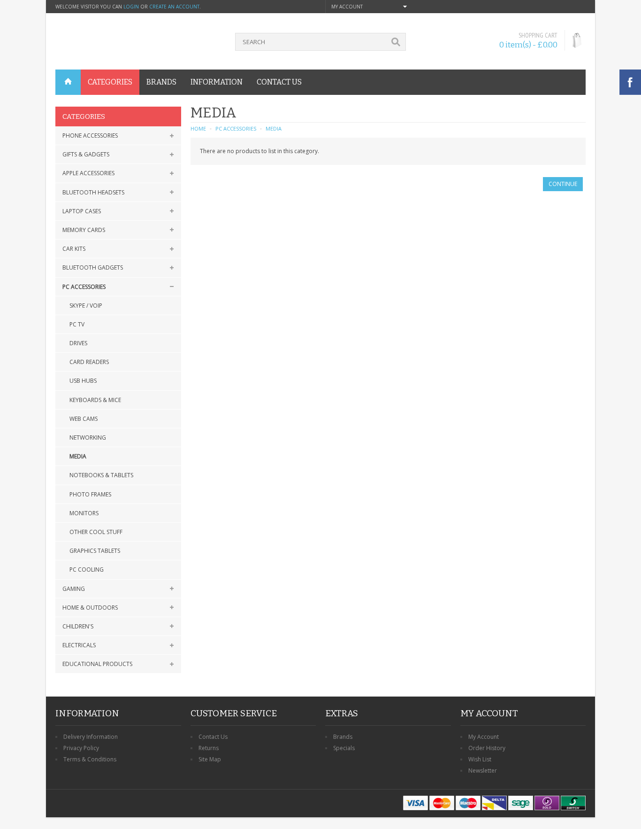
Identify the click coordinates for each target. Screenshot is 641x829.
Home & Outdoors (90, 608)
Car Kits (73, 249)
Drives (78, 343)
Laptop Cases (81, 211)
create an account (174, 6)
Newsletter (482, 771)
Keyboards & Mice (95, 400)
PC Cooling (86, 569)
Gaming (73, 589)
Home (198, 128)
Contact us (279, 81)
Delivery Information (90, 737)
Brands (342, 737)
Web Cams (83, 419)
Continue (563, 184)
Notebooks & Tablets (101, 475)
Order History (486, 748)
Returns (208, 748)
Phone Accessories (90, 135)
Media (77, 456)
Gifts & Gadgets (85, 154)
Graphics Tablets (94, 551)
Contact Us (213, 737)
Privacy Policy (81, 748)
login (131, 6)
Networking (87, 438)
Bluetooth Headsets (93, 192)
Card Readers (89, 362)
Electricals (79, 645)
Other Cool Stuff (95, 532)
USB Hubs (83, 381)
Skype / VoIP (85, 306)
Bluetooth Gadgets (92, 267)
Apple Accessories (88, 173)
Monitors (84, 513)
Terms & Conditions (89, 759)
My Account (483, 737)
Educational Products (97, 664)
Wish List (479, 759)
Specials (344, 748)
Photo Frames (90, 494)
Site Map (209, 759)
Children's (77, 626)
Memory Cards (83, 230)
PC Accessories (84, 287)
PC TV (76, 324)
